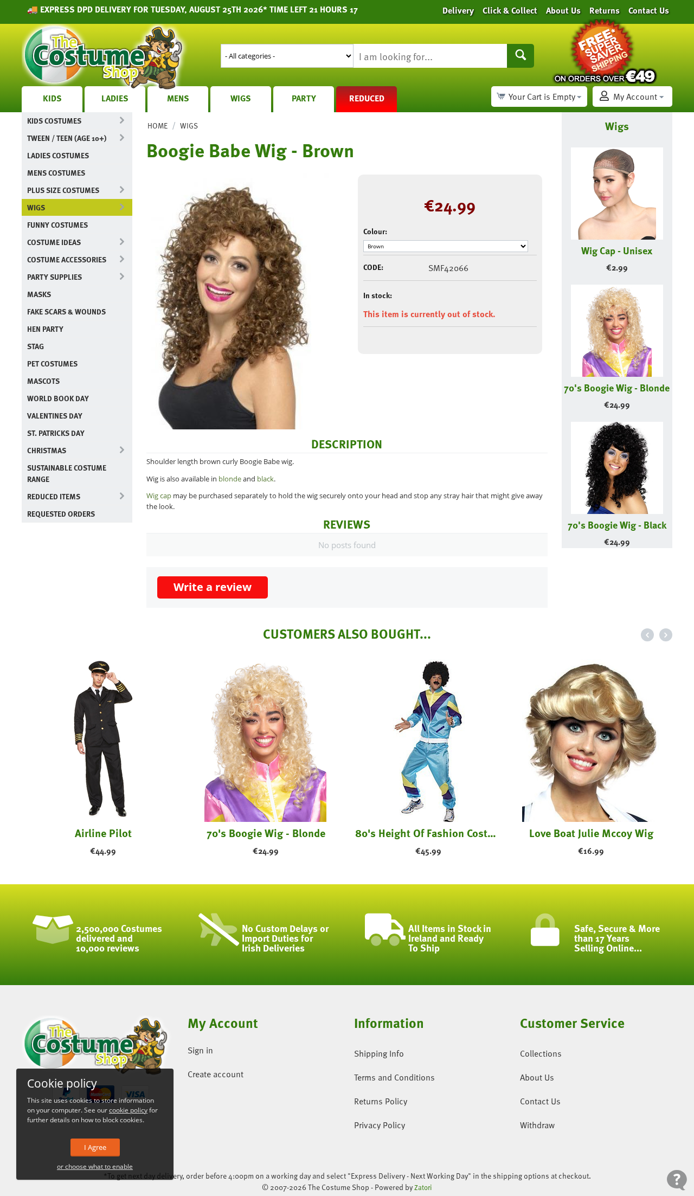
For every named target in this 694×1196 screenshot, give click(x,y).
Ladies (114, 98)
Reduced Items (53, 496)
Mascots (43, 381)
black (265, 479)
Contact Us (540, 1101)
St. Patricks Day (56, 433)
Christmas (46, 450)
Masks (39, 294)
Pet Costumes (52, 363)
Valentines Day (54, 415)
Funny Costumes (57, 224)
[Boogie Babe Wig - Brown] (244, 299)
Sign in (200, 1050)
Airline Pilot (103, 833)
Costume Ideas (54, 242)
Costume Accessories (66, 259)
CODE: (373, 267)
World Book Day (58, 398)
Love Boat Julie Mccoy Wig (591, 833)
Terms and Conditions (394, 1077)
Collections (541, 1053)
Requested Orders (61, 513)
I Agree (95, 1147)
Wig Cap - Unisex (616, 250)
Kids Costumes (54, 120)
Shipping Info (379, 1053)
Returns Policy (380, 1101)
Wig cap (158, 495)
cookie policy (128, 1110)
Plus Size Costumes (63, 190)
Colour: (375, 231)
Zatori (423, 1187)
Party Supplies (54, 276)
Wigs (240, 98)
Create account (215, 1074)
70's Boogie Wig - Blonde (617, 387)
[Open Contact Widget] (676, 1180)
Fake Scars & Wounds (66, 311)
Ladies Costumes (58, 155)
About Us (537, 1077)
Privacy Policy (379, 1124)
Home (157, 125)
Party (304, 98)
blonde (231, 479)
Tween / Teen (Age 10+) (66, 138)
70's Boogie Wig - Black (617, 524)
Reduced (366, 98)
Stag (35, 346)
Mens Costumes (56, 172)
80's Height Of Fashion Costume (428, 833)
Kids (52, 98)
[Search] (520, 56)
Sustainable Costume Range (66, 473)
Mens (178, 98)
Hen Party (45, 329)
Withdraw (537, 1124)
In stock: (377, 295)
